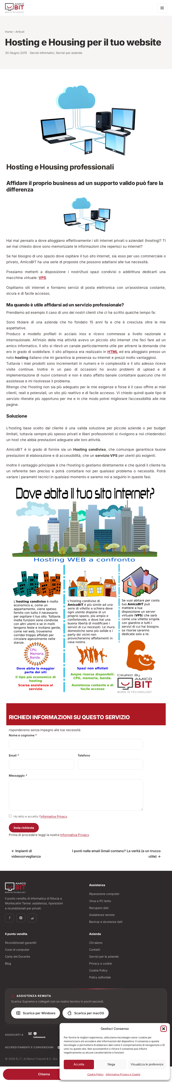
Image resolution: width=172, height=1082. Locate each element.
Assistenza (97, 885)
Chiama (44, 1074)
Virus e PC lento (100, 901)
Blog (8, 963)
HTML (112, 352)
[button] (164, 1029)
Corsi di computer (17, 949)
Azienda (95, 934)
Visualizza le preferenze (147, 1064)
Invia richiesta (24, 827)
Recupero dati (98, 908)
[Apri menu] (162, 8)
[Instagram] (20, 918)
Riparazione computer (104, 894)
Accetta (79, 1064)
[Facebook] (9, 918)
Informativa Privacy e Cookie (123, 1074)
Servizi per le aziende (104, 956)
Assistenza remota (102, 915)
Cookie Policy (95, 1074)
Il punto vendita (16, 934)
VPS (42, 278)
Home (9, 31)
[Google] (32, 918)
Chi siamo (95, 942)
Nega (111, 1064)
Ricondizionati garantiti (20, 942)
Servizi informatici (42, 53)
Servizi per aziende (69, 53)
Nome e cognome (23, 735)
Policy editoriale (100, 977)
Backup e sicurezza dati (105, 921)
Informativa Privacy (53, 816)
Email (14, 755)
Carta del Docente (17, 956)
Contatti (94, 949)
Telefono (84, 755)
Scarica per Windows (39, 1013)
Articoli (20, 31)
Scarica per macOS (89, 1013)
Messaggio (18, 775)
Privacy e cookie (100, 963)
